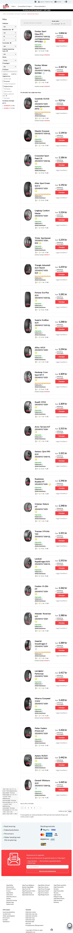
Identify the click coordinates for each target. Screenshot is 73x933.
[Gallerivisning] (64, 23)
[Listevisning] (61, 23)
